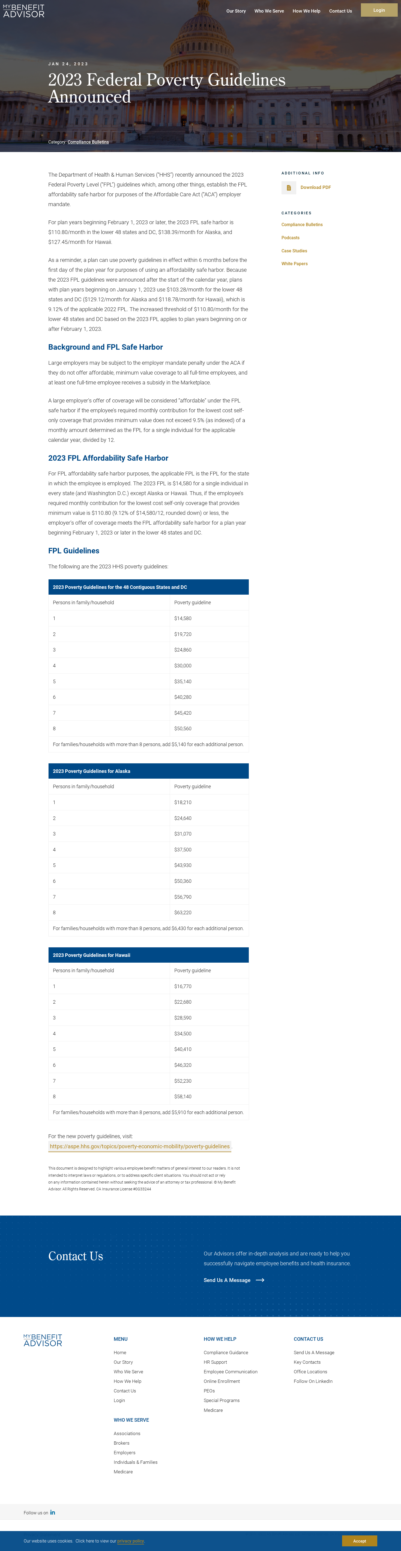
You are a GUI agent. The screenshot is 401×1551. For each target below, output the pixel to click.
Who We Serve (128, 1371)
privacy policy (130, 1541)
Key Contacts (307, 1362)
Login (379, 10)
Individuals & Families (136, 1462)
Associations (127, 1433)
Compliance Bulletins (88, 142)
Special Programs (222, 1400)
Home (120, 1352)
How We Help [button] (307, 11)
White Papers (295, 263)
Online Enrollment (222, 1381)
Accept (359, 1541)
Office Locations (310, 1371)
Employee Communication (231, 1371)
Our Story (123, 1362)
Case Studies (294, 250)
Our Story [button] (236, 11)
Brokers (122, 1443)
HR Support (215, 1362)
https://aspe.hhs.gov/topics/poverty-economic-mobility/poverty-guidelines (140, 1146)
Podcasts (291, 237)
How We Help (127, 1381)
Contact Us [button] (340, 11)
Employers (125, 1452)
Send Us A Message (314, 1352)
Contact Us (125, 1391)
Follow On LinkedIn (313, 1381)
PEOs (209, 1391)
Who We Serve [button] (269, 11)
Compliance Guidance (226, 1352)
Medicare (123, 1471)
